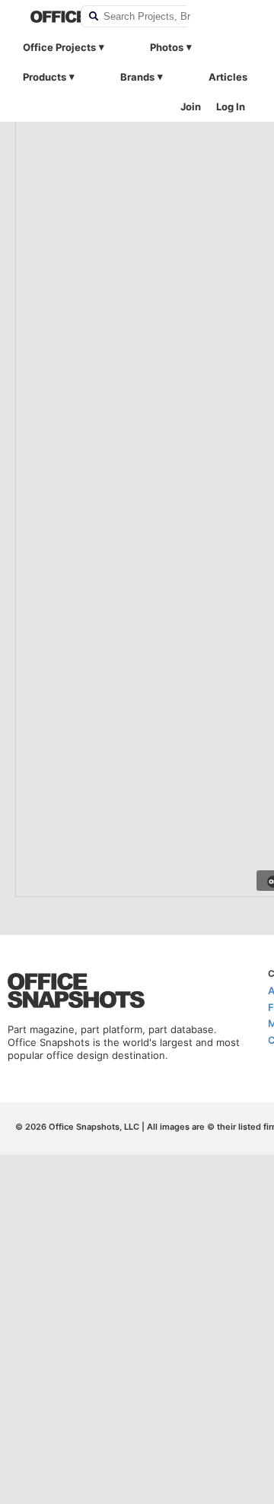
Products (44, 77)
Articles (228, 77)
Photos (166, 47)
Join (190, 106)
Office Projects (59, 47)
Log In (230, 106)
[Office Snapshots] (45, 16)
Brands (137, 77)
